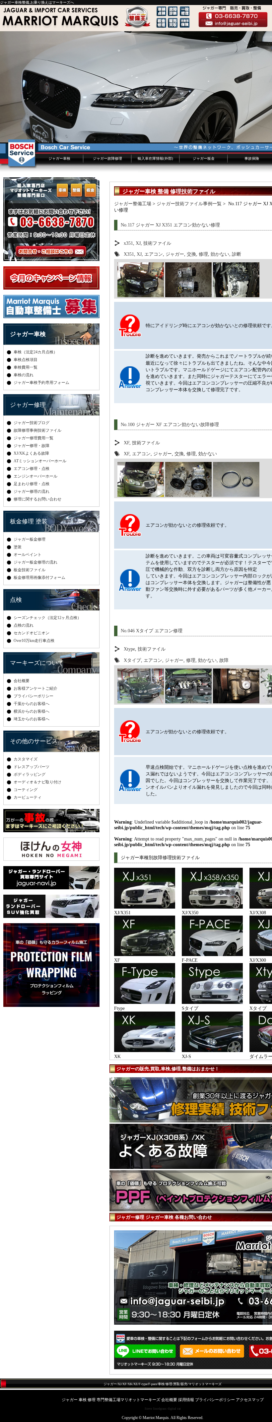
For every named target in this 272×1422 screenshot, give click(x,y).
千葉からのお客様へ (31, 703)
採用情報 (186, 1399)
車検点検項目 (25, 359)
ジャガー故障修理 (107, 158)
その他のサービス (34, 741)
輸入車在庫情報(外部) (155, 158)
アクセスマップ (250, 1399)
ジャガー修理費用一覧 (33, 438)
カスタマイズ (25, 759)
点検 (16, 599)
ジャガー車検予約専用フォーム (41, 382)
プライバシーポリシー (33, 696)
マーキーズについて (37, 663)
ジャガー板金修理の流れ (35, 562)
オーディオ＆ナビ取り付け (37, 782)
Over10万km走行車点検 (34, 640)
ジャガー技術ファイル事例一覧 (189, 203)
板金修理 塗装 (28, 521)
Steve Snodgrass (156, 1408)
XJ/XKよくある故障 (31, 453)
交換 (191, 254)
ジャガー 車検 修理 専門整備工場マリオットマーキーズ (111, 1399)
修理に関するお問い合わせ (37, 499)
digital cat (174, 1408)
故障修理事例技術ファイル (37, 430)
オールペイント (27, 554)
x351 (128, 243)
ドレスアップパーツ (31, 766)
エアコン (153, 254)
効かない (220, 254)
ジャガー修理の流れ (31, 491)
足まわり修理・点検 (31, 484)
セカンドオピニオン (31, 633)
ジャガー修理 (28, 404)
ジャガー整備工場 (132, 203)
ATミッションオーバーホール (40, 461)
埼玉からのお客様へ (31, 719)
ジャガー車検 (59, 158)
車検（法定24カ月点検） (35, 352)
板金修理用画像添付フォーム (39, 577)
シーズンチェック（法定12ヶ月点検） (47, 617)
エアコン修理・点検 (31, 468)
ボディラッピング (29, 774)
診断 (236, 254)
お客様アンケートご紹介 (35, 688)
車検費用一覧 (25, 367)
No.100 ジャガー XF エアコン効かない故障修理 (170, 424)
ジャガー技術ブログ (31, 422)
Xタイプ (132, 660)
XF (126, 442)
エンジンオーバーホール (35, 476)
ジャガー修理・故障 (31, 445)
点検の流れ (24, 625)
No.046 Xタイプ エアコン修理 (151, 630)
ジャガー (175, 254)
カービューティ (27, 797)
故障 (224, 660)
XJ (138, 243)
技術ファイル (157, 243)
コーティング (25, 789)
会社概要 (22, 680)
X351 (129, 254)
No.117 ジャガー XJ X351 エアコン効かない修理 (170, 224)
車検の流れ (24, 375)
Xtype (129, 649)
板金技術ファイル (29, 570)
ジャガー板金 (204, 158)
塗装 (18, 547)
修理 (203, 254)
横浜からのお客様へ (31, 711)
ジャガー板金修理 (29, 539)
